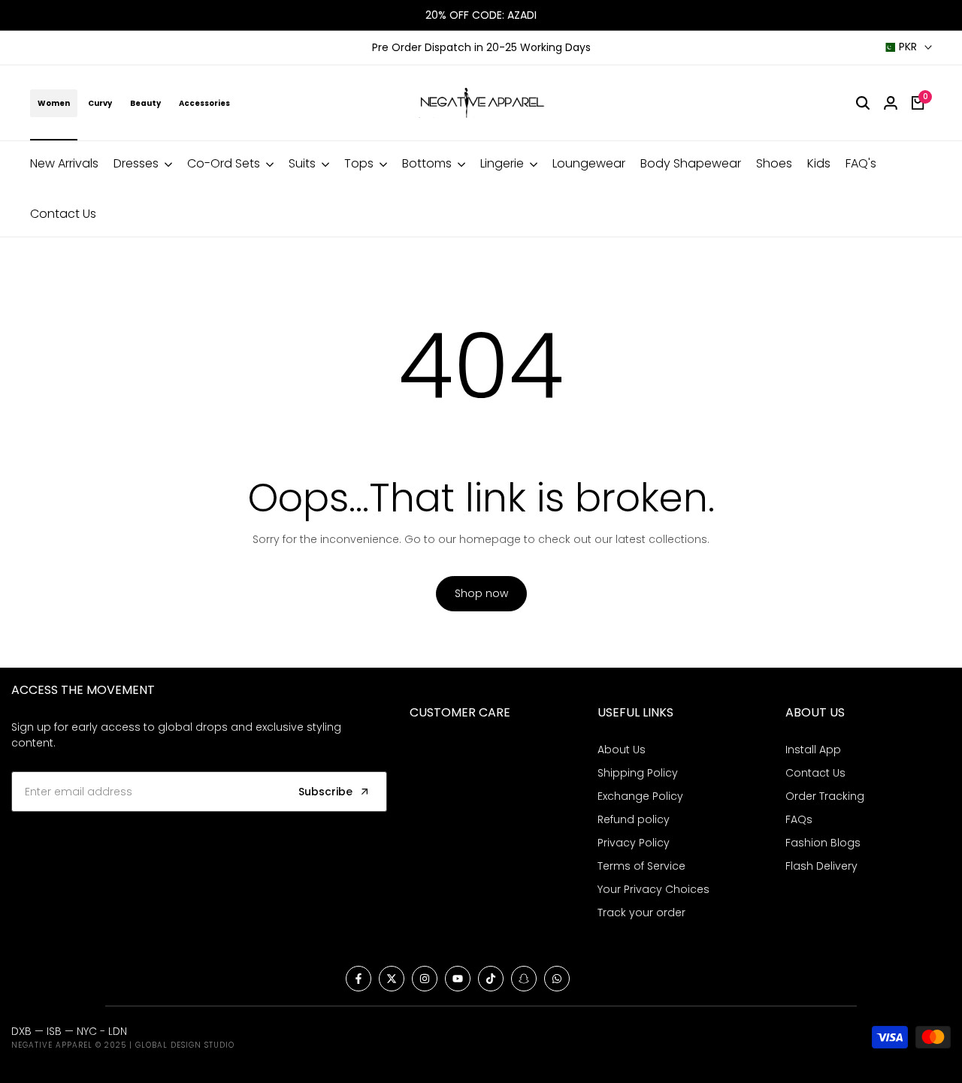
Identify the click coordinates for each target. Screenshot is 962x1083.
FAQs (798, 819)
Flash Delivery (821, 865)
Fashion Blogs (823, 842)
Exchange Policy (640, 796)
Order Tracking (824, 796)
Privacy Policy (633, 842)
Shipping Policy (637, 772)
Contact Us (815, 772)
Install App (813, 749)
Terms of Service (641, 865)
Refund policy (633, 819)
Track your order (641, 912)
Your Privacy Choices (653, 889)
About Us (621, 749)
